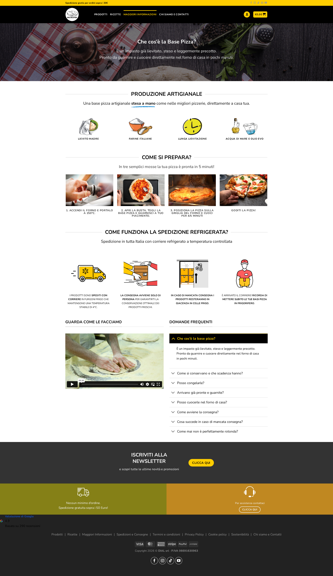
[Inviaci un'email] (262, 3)
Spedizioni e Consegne (132, 534)
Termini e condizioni (166, 534)
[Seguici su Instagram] (255, 3)
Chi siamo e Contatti (267, 534)
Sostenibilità (240, 534)
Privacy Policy (194, 534)
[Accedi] (247, 14)
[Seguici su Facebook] (251, 3)
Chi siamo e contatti (174, 14)
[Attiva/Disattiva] (173, 338)
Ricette (115, 14)
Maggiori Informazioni (140, 14)
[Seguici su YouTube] (266, 3)
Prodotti (100, 14)
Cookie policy (217, 534)
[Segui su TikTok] (258, 3)
